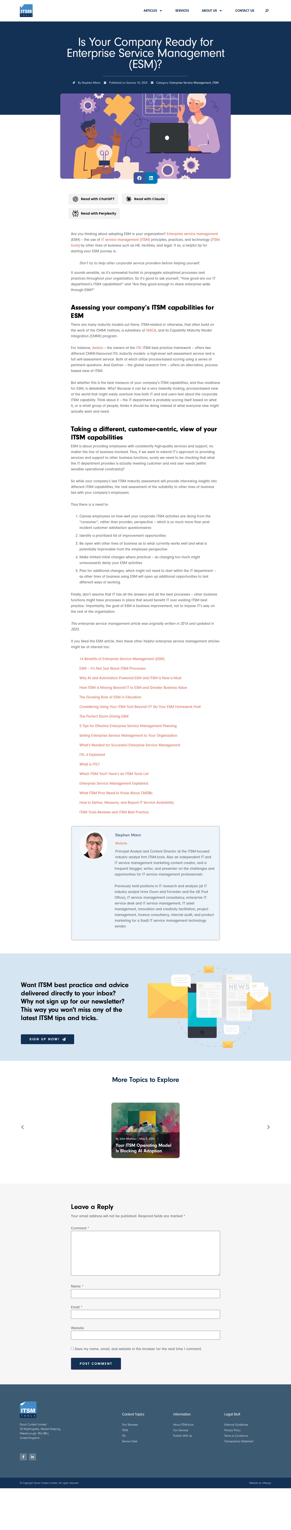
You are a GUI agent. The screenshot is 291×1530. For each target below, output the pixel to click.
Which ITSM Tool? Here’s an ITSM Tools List (113, 774)
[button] (140, 178)
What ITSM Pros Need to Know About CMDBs (115, 793)
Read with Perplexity (98, 213)
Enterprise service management (192, 234)
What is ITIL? (89, 764)
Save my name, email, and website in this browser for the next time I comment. (138, 1349)
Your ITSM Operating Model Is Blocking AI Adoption (143, 1148)
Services (182, 11)
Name (77, 1286)
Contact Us (244, 11)
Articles (150, 11)
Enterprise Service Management (190, 83)
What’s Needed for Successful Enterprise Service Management (129, 745)
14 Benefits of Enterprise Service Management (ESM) (121, 659)
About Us (209, 11)
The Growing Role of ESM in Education (110, 697)
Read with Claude (149, 199)
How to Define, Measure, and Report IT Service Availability (126, 802)
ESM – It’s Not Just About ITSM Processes (112, 668)
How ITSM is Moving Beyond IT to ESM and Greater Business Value (133, 687)
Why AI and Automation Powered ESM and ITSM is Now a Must (130, 678)
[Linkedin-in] (32, 1456)
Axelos (97, 348)
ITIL (139, 348)
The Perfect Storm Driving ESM (103, 716)
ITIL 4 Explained (92, 754)
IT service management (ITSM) (125, 239)
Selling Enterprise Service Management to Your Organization (128, 735)
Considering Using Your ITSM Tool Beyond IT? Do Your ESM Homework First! (140, 707)
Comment (80, 1228)
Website (77, 1328)
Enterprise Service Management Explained (113, 783)
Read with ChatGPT (98, 199)
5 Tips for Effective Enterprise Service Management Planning (128, 726)
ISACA (151, 330)
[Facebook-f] (23, 1456)
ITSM (215, 83)
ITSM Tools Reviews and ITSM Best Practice (114, 812)
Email (76, 1307)
